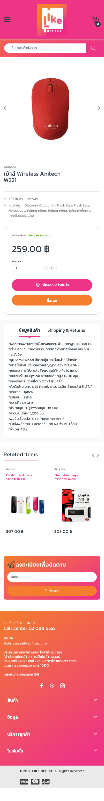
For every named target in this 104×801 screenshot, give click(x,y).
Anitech (10, 167)
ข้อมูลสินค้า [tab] (29, 330)
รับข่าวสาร (52, 591)
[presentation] (93, 455)
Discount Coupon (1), (40, 205)
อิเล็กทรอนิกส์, (37, 210)
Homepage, (17, 210)
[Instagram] (62, 685)
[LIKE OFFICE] (52, 19)
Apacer (10, 469)
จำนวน (16, 261)
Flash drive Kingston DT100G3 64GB (68, 477)
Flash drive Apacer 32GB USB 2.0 (19, 477)
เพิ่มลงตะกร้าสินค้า (55, 285)
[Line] (52, 685)
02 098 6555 (42, 628)
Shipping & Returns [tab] (66, 330)
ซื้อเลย (52, 300)
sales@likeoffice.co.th (30, 643)
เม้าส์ (31, 215)
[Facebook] (41, 685)
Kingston (60, 469)
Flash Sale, (65, 205)
